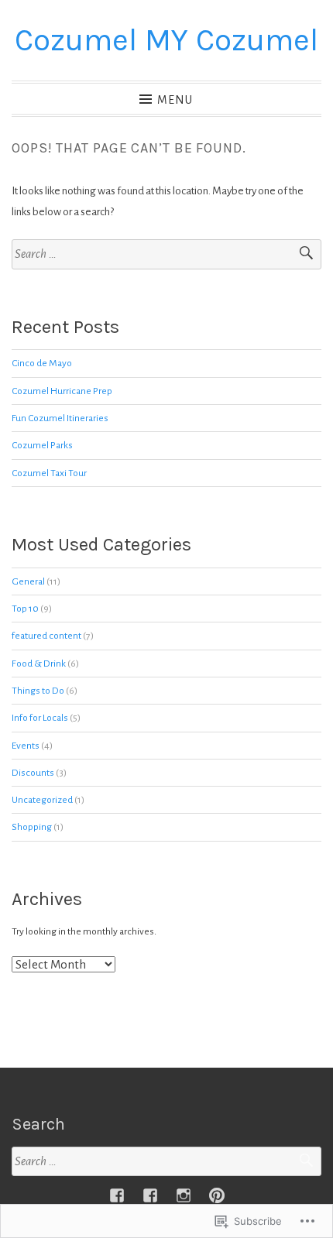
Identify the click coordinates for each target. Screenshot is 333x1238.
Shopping (32, 826)
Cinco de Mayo (42, 363)
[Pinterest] (216, 1195)
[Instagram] (183, 1195)
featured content (46, 635)
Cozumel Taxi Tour (49, 473)
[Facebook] (117, 1195)
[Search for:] (166, 254)
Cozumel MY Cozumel (166, 40)
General (28, 581)
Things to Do (38, 690)
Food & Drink (39, 663)
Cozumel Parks (42, 445)
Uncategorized (42, 799)
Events (25, 745)
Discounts (33, 772)
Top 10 (25, 608)
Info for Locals (40, 717)
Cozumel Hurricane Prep (62, 391)
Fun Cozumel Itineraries (60, 418)
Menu (175, 100)
